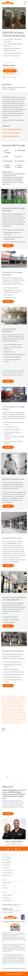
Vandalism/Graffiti (7, 182)
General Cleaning (7, 875)
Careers (4, 885)
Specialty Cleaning (7, 872)
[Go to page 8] (19, 777)
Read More (8, 813)
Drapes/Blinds (18, 179)
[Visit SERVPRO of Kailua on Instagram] (16, 849)
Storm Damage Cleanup (10, 136)
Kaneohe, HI (11, 87)
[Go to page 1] (7, 777)
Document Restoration (8, 179)
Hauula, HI (22, 87)
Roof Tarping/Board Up (17, 180)
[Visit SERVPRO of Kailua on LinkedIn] (8, 848)
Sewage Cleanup (6, 173)
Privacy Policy (5, 898)
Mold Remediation (7, 862)
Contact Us (5, 888)
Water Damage (6, 857)
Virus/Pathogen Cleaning (9, 175)
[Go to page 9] (20, 777)
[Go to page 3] (11, 777)
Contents (14, 182)
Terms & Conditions (7, 895)
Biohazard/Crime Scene (18, 173)
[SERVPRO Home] (7, 3)
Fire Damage (5, 859)
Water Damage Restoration (12, 129)
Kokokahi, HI (12, 89)
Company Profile (6, 882)
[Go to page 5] (14, 777)
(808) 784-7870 (9, 71)
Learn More (8, 245)
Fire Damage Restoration (11, 133)
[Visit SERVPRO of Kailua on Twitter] (12, 848)
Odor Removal (6, 180)
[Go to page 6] (16, 777)
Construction (5, 867)
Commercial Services (7, 870)
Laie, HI (17, 87)
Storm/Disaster (6, 865)
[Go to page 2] (9, 777)
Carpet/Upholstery (7, 177)
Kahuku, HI (5, 89)
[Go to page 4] (12, 777)
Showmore (5, 122)
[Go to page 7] (17, 777)
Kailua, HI (4, 87)
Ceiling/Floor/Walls (18, 177)
